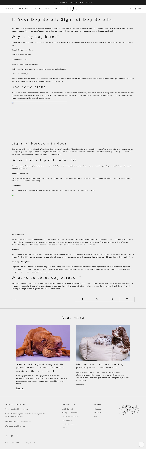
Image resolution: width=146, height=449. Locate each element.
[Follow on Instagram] (12, 436)
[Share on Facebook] (82, 299)
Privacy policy (67, 420)
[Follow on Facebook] (6, 436)
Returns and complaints (70, 416)
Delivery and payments (70, 413)
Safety (64, 428)
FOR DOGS (10, 9)
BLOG (56, 9)
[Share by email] (127, 299)
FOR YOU (37, 9)
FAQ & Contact (67, 409)
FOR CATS (24, 9)
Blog (95, 416)
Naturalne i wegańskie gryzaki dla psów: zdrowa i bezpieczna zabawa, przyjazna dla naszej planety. (40, 367)
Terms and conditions (69, 424)
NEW (47, 9)
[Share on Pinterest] (112, 299)
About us (97, 409)
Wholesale (98, 413)
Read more (20, 388)
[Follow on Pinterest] (17, 436)
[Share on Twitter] (97, 299)
